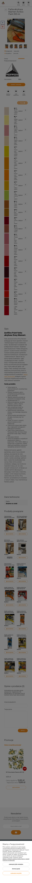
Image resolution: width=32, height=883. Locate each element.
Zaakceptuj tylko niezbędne (16, 864)
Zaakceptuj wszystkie (16, 873)
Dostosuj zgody (16, 868)
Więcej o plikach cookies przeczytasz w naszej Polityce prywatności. (16, 859)
